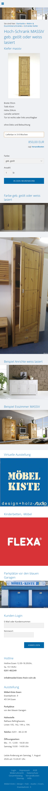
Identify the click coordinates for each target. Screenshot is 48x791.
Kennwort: (8, 631)
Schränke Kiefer (31, 26)
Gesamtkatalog (16, 775)
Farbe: (7, 155)
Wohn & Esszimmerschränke (19, 24)
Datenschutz (32, 773)
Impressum (24, 770)
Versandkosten (38, 147)
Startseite (20, 23)
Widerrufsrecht (17, 773)
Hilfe (29, 778)
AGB (35, 770)
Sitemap (20, 778)
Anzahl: (7, 167)
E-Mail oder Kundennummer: (17, 621)
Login (13, 770)
